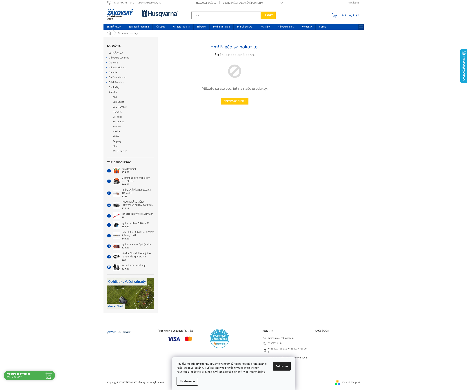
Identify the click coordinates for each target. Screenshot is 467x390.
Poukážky (114, 87)
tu (263, 372)
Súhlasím (282, 366)
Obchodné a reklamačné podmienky (243, 3)
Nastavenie (187, 381)
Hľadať (268, 15)
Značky (113, 92)
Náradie (113, 72)
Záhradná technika (119, 58)
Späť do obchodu (235, 101)
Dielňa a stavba (117, 77)
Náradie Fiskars (117, 67)
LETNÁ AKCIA (116, 53)
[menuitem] (114, 27)
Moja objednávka (206, 3)
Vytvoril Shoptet (351, 382)
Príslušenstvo (116, 82)
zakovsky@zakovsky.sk (281, 338)
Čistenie (113, 63)
